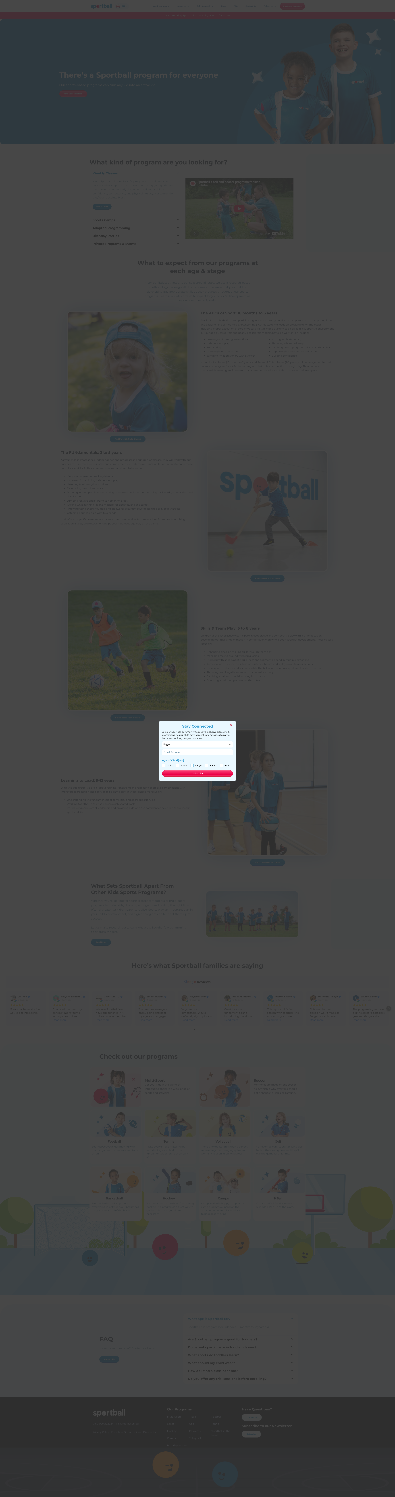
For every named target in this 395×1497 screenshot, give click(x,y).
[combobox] (197, 744)
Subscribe (197, 773)
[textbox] (194, 744)
